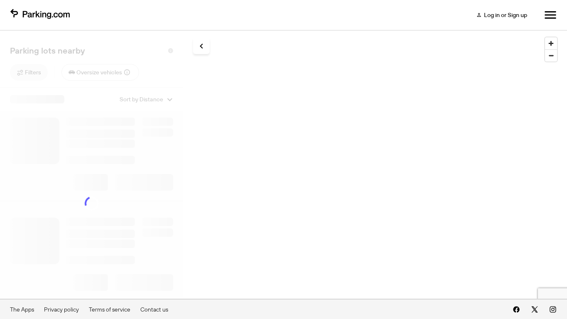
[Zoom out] (551, 55)
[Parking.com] (40, 15)
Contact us (154, 309)
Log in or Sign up (505, 15)
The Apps (22, 309)
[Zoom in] (551, 43)
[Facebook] (516, 309)
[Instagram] (553, 309)
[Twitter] (534, 309)
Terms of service (109, 309)
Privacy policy (61, 309)
